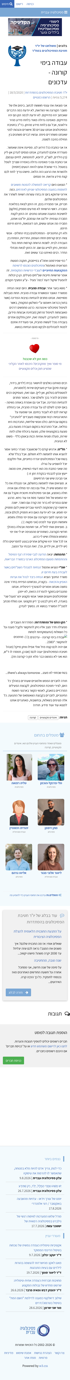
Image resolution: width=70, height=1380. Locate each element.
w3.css (43, 1366)
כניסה (30, 4)
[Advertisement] (35, 1107)
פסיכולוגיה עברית (52, 12)
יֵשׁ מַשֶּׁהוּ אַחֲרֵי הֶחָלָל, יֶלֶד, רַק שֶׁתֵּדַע (40, 1186)
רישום (19, 4)
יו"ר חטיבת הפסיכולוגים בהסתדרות (46, 92)
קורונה (33, 717)
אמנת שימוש (23, 1353)
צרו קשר (59, 1353)
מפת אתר (30, 1358)
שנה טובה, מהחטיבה (47, 960)
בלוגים (63, 46)
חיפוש (6, 4)
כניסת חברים (13, 1060)
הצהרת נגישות (43, 1353)
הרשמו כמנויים (41, 97)
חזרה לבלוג (16, 992)
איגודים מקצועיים (48, 717)
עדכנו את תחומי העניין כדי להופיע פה (34, 895)
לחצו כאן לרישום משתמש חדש (49, 1046)
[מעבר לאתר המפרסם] (35, 27)
